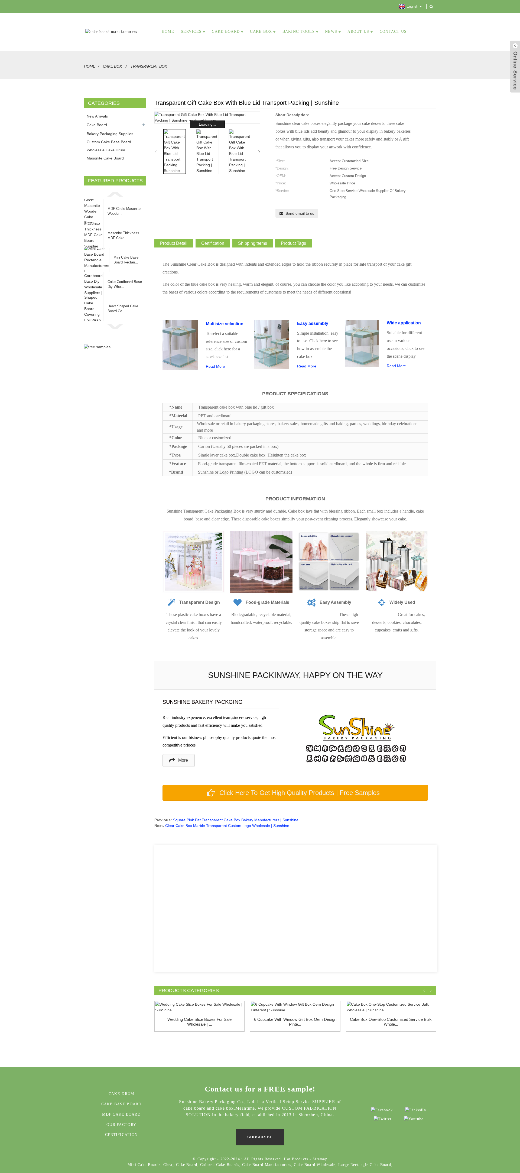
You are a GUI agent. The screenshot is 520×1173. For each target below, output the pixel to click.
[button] (115, 194)
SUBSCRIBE (260, 1137)
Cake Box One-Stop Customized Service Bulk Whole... (391, 1022)
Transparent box (149, 66)
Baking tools (298, 32)
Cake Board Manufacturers (266, 1165)
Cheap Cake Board (180, 1165)
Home (89, 66)
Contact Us (393, 32)
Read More (215, 366)
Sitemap (320, 1159)
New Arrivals (97, 116)
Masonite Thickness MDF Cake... (123, 235)
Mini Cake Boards (144, 1165)
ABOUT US (358, 32)
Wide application (404, 323)
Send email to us (299, 213)
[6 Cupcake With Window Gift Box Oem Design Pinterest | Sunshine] (295, 1007)
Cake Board (97, 125)
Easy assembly (312, 323)
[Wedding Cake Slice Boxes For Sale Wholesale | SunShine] (199, 1007)
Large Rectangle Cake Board (364, 1165)
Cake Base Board (121, 1104)
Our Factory (121, 1125)
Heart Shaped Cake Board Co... (123, 308)
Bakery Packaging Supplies (110, 134)
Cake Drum (121, 1094)
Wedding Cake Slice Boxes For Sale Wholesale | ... (199, 1022)
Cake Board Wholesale (314, 1165)
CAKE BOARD (226, 32)
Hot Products (296, 1159)
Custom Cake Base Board (109, 142)
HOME (168, 32)
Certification (121, 1135)
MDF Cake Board (121, 1114)
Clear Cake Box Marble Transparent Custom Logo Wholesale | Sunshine (227, 825)
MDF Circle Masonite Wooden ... (124, 211)
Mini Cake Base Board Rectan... (125, 259)
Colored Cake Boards (219, 1165)
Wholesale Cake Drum (106, 150)
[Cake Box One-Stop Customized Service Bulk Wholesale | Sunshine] (391, 1007)
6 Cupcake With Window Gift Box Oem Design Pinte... (295, 1022)
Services (191, 32)
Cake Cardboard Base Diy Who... (125, 284)
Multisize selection (224, 323)
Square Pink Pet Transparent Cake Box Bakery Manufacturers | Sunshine (235, 820)
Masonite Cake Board (105, 158)
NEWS (331, 32)
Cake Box (261, 32)
